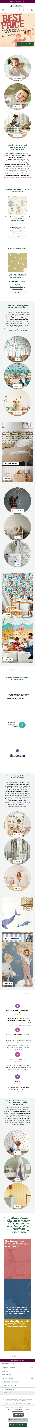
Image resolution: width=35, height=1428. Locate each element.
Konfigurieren (18, 1414)
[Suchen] (19, 10)
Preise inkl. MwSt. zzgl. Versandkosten (17, 232)
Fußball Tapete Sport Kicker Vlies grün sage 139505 (17, 275)
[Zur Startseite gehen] (17, 6)
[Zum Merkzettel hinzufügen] (25, 213)
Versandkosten (28, 1399)
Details (17, 237)
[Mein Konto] (28, 10)
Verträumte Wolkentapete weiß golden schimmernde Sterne (17, 218)
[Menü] (3, 10)
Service (5, 1371)
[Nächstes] (29, 217)
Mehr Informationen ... (17, 1411)
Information (7, 1375)
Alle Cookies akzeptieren (18, 1425)
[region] (17, 217)
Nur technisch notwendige (18, 1419)
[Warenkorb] (32, 10)
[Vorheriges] (5, 217)
